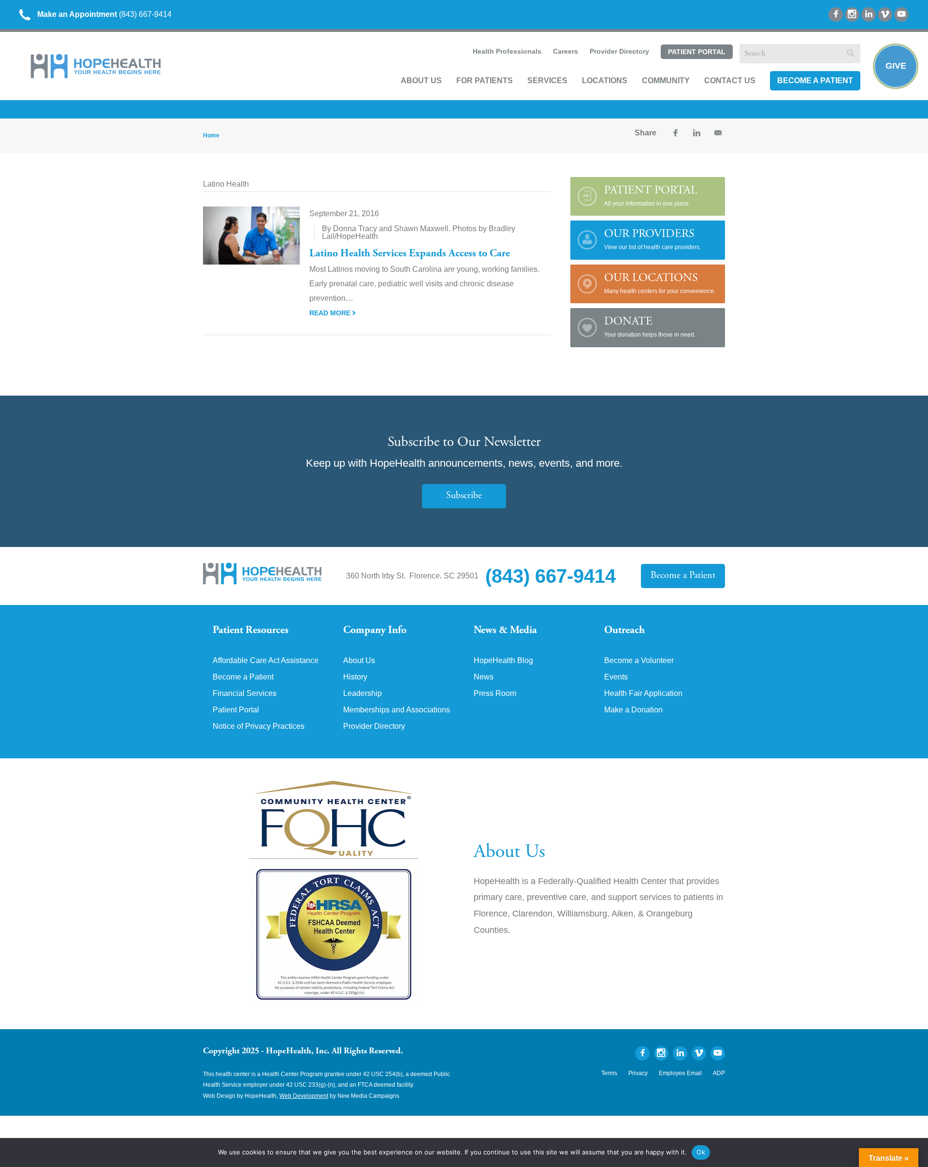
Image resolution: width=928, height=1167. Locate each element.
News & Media (505, 630)
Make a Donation (633, 710)
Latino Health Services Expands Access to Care (409, 254)
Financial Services (244, 693)
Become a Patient (815, 80)
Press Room (495, 693)
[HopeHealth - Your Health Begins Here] (96, 76)
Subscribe (464, 496)
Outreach (624, 630)
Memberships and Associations (396, 710)
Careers (565, 51)
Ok (700, 1152)
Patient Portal (696, 52)
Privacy (638, 1073)
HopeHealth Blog (503, 661)
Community (666, 80)
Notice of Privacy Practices (258, 726)
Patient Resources (251, 630)
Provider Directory (619, 51)
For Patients (484, 80)
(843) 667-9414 (104, 14)
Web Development (303, 1096)
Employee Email (680, 1073)
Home (211, 135)
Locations (604, 80)
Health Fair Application (643, 693)
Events (616, 677)
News (483, 677)
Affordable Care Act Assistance (266, 661)
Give (895, 66)
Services (547, 80)
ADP (719, 1073)
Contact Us (729, 80)
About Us (421, 80)
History (355, 677)
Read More (330, 313)
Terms (609, 1073)
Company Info (374, 630)
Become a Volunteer (639, 661)
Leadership (362, 693)
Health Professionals (507, 51)
